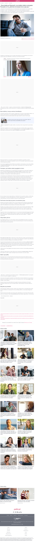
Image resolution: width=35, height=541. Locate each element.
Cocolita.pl (8, 530)
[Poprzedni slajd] (0, 493)
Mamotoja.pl (8, 532)
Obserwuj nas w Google (27, 38)
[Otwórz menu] (0, 0)
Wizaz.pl (26, 533)
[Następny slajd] (33, 493)
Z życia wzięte (3, 325)
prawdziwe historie (9, 325)
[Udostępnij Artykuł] (32, 39)
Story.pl (26, 535)
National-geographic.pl (8, 535)
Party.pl (26, 527)
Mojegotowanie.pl (8, 533)
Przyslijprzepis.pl (26, 530)
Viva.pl (26, 532)
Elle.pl (8, 527)
